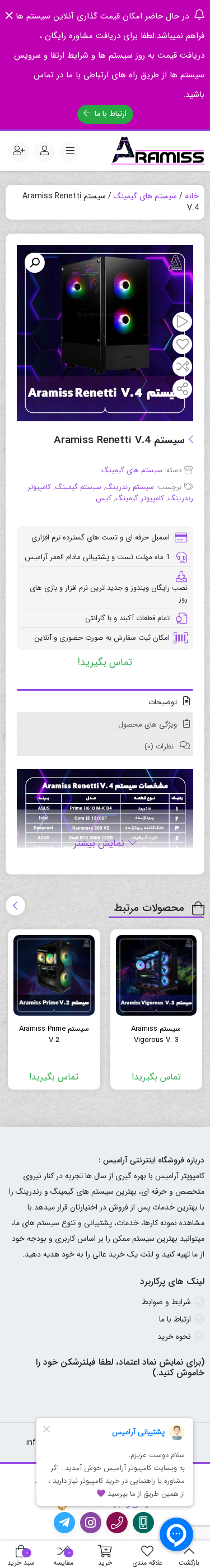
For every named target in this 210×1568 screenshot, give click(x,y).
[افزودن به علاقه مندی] (182, 345)
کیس (103, 498)
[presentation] (15, 905)
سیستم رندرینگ (129, 487)
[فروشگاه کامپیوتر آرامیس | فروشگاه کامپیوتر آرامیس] (158, 151)
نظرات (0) (160, 746)
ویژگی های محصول (148, 725)
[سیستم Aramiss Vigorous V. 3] (156, 975)
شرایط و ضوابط (166, 1302)
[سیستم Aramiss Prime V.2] (54, 975)
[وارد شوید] (44, 152)
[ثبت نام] (18, 152)
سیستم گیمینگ (78, 487)
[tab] (105, 701)
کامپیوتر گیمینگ (139, 498)
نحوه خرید (174, 1336)
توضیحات (163, 702)
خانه (192, 196)
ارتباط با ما (109, 114)
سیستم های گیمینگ (145, 196)
